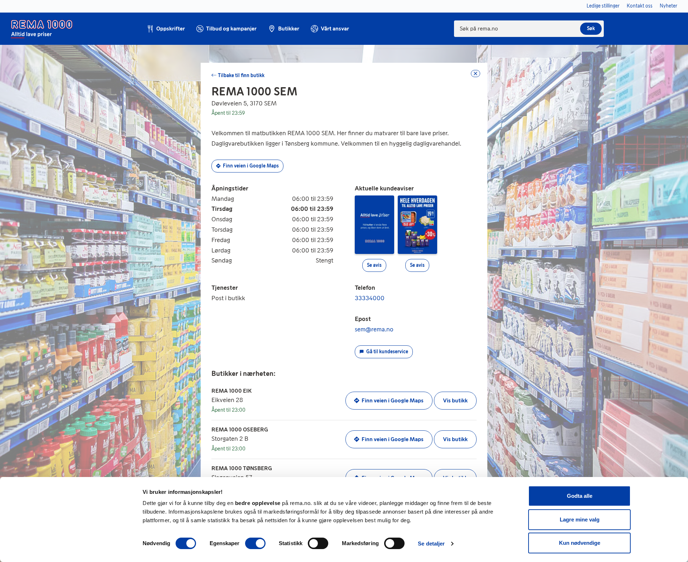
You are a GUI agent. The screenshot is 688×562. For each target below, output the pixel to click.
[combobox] (529, 28)
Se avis (374, 265)
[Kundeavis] (374, 224)
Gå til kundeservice (387, 352)
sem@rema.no (374, 329)
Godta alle (579, 496)
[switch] (255, 543)
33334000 (369, 298)
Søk (591, 28)
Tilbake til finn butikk (241, 75)
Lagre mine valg (579, 519)
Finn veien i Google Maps (251, 166)
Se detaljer (431, 543)
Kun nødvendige (579, 543)
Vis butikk (455, 400)
